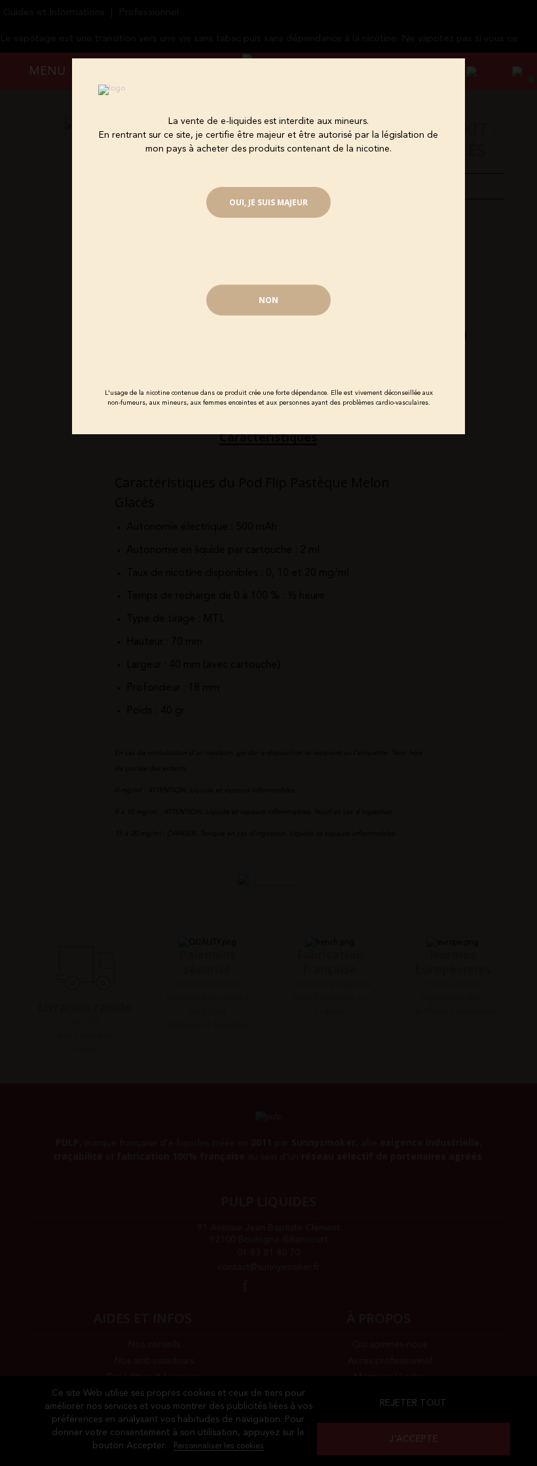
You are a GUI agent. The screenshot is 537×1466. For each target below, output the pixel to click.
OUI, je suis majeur (268, 202)
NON (268, 300)
